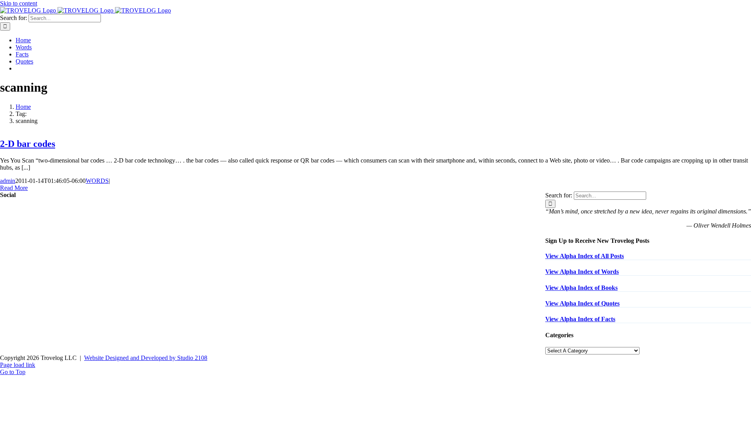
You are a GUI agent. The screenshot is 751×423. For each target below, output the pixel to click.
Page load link (17, 365)
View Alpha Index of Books (581, 287)
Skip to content (18, 3)
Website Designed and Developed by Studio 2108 (145, 357)
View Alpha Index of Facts (580, 319)
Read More (14, 187)
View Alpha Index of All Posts (584, 256)
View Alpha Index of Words (582, 271)
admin (7, 180)
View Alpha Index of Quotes (582, 303)
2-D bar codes (27, 144)
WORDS (97, 180)
